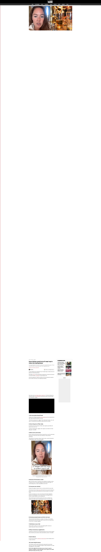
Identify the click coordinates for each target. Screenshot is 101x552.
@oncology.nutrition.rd (43, 417)
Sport (42, 4)
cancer (34, 374)
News (32, 4)
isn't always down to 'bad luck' (40, 395)
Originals (63, 4)
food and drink (37, 396)
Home (30, 359)
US (49, 417)
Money (59, 4)
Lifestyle (55, 4)
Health (35, 359)
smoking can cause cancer (41, 538)
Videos (67, 4)
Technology (46, 4)
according (37, 375)
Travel (51, 4)
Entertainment (37, 4)
